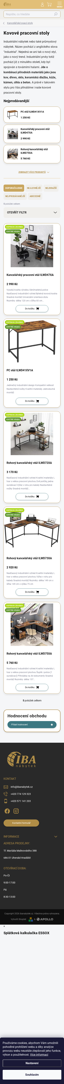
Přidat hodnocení (19, 724)
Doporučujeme (13, 188)
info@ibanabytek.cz (22, 786)
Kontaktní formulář (21, 823)
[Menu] (59, 4)
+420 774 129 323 (21, 794)
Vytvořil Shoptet (18, 919)
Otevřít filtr (16, 212)
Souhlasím (32, 1074)
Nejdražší (51, 188)
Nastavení (32, 1063)
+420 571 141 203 (21, 801)
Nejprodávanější (15, 196)
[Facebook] (7, 810)
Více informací (39, 1054)
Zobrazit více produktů (32, 172)
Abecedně (35, 196)
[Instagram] (15, 810)
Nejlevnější (34, 188)
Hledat (56, 14)
